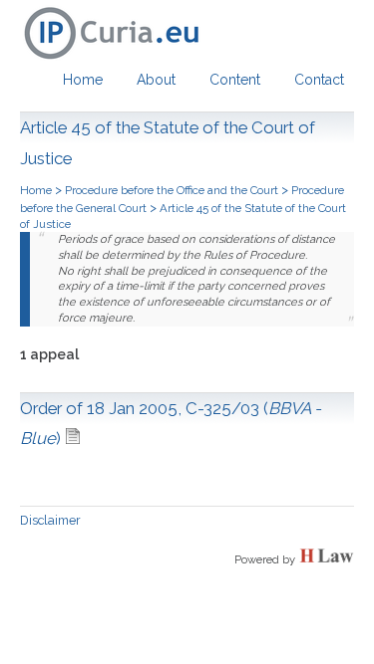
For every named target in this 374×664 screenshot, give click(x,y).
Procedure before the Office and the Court (171, 190)
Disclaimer (50, 520)
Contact (319, 80)
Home (83, 80)
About (156, 80)
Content (234, 80)
